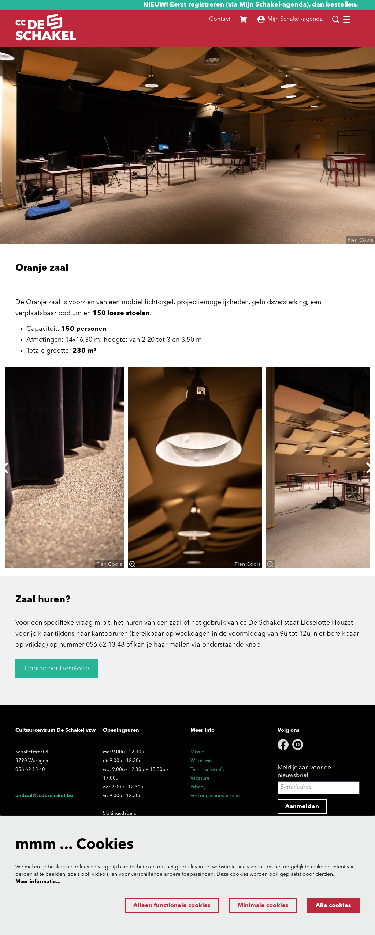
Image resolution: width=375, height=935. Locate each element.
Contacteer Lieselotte (57, 668)
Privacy (197, 787)
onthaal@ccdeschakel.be (44, 796)
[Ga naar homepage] (45, 28)
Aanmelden (302, 807)
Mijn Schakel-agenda (295, 19)
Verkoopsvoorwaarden (215, 796)
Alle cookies (333, 906)
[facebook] (283, 744)
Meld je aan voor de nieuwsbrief (304, 772)
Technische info (207, 769)
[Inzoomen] (131, 564)
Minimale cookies (263, 906)
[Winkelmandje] (244, 19)
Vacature (199, 778)
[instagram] (297, 744)
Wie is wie (201, 760)
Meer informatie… (38, 881)
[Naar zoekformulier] (335, 19)
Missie (197, 752)
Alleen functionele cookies (172, 906)
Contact (219, 19)
